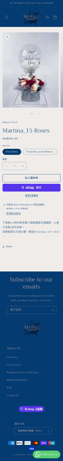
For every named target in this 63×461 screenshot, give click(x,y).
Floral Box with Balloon (39, 151)
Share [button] (9, 246)
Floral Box (12, 151)
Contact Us (13, 395)
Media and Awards (17, 380)
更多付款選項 (31, 196)
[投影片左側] (24, 113)
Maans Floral (26, 455)
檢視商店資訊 (13, 213)
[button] (6, 17)
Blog (9, 387)
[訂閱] (52, 310)
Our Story (12, 357)
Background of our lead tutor (22, 372)
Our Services (14, 365)
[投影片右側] (39, 113)
